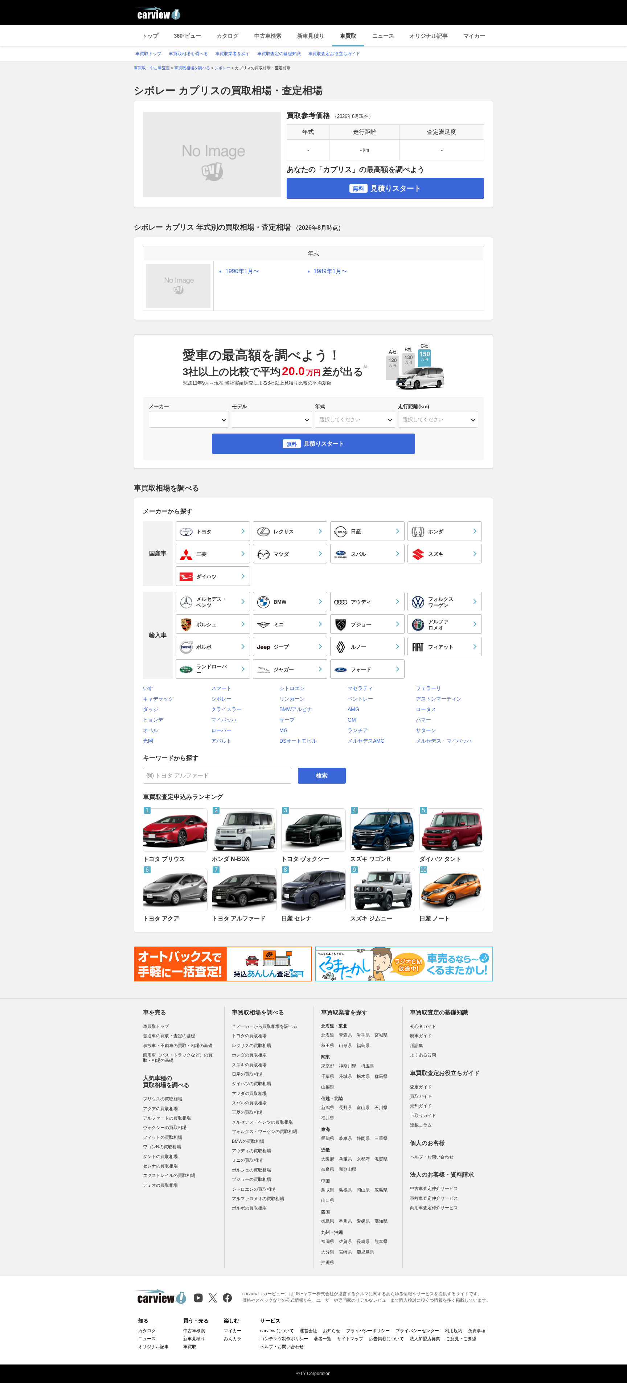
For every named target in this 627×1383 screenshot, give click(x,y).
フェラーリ (428, 688)
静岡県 (363, 1138)
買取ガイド (421, 1096)
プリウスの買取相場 (162, 1098)
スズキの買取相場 (249, 1064)
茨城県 (345, 1076)
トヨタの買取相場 (249, 1035)
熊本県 (381, 1241)
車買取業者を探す (232, 53)
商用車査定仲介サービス (434, 1207)
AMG (353, 709)
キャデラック (158, 699)
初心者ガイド (423, 1026)
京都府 (363, 1159)
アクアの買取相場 (160, 1108)
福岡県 (327, 1241)
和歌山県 (347, 1169)
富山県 (363, 1107)
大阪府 (327, 1159)
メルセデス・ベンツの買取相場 (262, 1122)
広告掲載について (386, 1338)
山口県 (327, 1200)
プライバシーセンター (417, 1330)
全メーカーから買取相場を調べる (264, 1026)
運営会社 (308, 1330)
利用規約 (453, 1330)
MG (283, 730)
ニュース (383, 36)
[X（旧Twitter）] (213, 1298)
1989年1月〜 (330, 271)
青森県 (345, 1035)
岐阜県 (345, 1138)
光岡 (148, 741)
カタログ (227, 36)
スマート (221, 688)
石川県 (381, 1107)
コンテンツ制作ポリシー (284, 1338)
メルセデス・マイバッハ (444, 741)
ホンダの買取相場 (249, 1055)
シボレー (221, 699)
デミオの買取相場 (160, 1185)
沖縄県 (327, 1262)
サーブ (287, 720)
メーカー (159, 406)
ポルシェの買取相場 (251, 1170)
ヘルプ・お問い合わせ (432, 1157)
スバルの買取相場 (249, 1102)
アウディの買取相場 (251, 1150)
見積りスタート (387, 188)
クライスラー (226, 709)
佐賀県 (345, 1241)
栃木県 (363, 1076)
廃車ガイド (421, 1035)
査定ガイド (421, 1086)
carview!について (277, 1330)
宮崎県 (345, 1252)
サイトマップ (350, 1338)
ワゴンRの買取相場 (162, 1146)
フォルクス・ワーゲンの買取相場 (264, 1131)
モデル (239, 406)
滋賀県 (381, 1159)
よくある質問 (423, 1055)
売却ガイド (421, 1105)
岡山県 (363, 1190)
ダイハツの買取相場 (251, 1083)
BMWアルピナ (295, 709)
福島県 (363, 1045)
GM (352, 720)
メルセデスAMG (366, 741)
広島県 (381, 1190)
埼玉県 (367, 1065)
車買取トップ (148, 53)
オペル (150, 730)
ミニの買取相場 (247, 1160)
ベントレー (360, 699)
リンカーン (292, 699)
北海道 (327, 1035)
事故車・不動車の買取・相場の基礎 (178, 1045)
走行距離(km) (413, 406)
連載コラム (421, 1125)
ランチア (358, 730)
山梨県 (327, 1086)
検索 (322, 775)
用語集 (416, 1045)
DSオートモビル (298, 741)
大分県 (327, 1252)
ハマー (423, 720)
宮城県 (381, 1035)
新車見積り (310, 36)
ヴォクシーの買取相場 (165, 1127)
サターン (426, 730)
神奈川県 (347, 1065)
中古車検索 (268, 36)
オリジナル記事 (429, 36)
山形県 (345, 1045)
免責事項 (476, 1330)
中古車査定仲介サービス (434, 1188)
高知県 (381, 1221)
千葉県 (327, 1076)
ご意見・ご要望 (461, 1338)
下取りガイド (423, 1115)
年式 (320, 406)
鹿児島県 (365, 1252)
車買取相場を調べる (188, 53)
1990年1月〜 (242, 271)
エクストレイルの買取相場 (169, 1175)
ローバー (221, 730)
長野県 (345, 1107)
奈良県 (327, 1169)
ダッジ (150, 709)
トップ (150, 36)
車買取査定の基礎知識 (279, 53)
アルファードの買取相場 (167, 1118)
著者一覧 (322, 1338)
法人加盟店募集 (425, 1338)
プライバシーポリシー (368, 1330)
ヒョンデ (153, 720)
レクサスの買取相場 (251, 1045)
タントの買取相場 (160, 1156)
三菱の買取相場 (247, 1112)
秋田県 (327, 1045)
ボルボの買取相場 (249, 1208)
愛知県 (327, 1138)
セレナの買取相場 (160, 1166)
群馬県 (381, 1076)
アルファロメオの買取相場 (258, 1198)
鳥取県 (327, 1190)
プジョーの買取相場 (251, 1179)
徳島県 (327, 1221)
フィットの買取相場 (162, 1137)
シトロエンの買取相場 (253, 1189)
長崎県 (363, 1241)
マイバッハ (224, 720)
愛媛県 (363, 1221)
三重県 (381, 1138)
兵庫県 (345, 1159)
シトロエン (292, 688)
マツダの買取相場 (249, 1093)
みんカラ (232, 1338)
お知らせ (331, 1330)
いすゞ (150, 688)
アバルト (221, 741)
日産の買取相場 (247, 1074)
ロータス (426, 709)
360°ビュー (187, 36)
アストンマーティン (439, 699)
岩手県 (363, 1035)
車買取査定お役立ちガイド (334, 53)
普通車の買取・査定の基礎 (169, 1035)
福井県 (327, 1117)
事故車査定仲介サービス (434, 1198)
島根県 (345, 1190)
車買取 (348, 36)
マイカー (474, 36)
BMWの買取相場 (248, 1141)
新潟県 (327, 1107)
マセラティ (360, 688)
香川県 (345, 1221)
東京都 (327, 1065)
